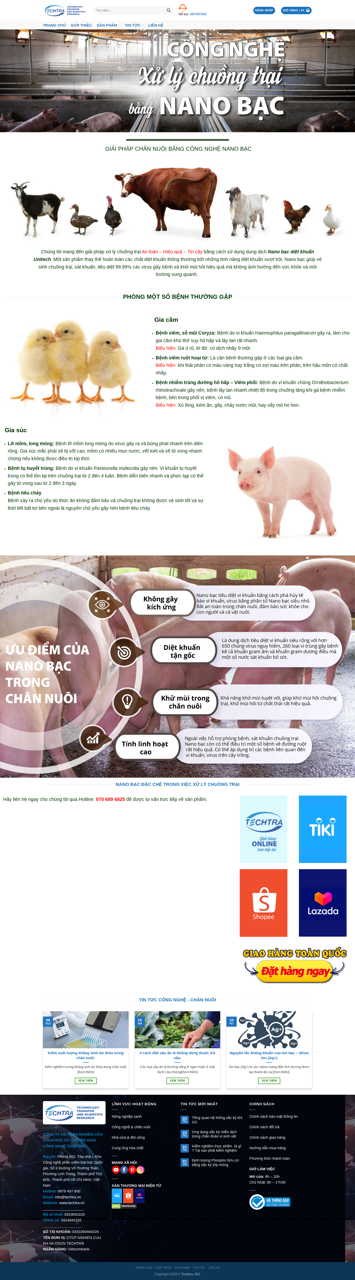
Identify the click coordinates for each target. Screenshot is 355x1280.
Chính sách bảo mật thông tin (273, 1116)
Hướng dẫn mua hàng (267, 1148)
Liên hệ (155, 25)
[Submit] (169, 10)
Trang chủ (54, 25)
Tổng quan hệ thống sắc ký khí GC (217, 1120)
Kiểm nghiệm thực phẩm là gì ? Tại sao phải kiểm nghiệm (216, 1148)
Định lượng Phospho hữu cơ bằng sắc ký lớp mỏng (215, 1162)
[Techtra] (65, 10)
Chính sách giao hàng (267, 1137)
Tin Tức (132, 25)
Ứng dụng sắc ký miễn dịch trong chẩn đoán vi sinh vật (214, 1134)
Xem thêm (85, 1080)
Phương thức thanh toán (269, 1158)
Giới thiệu (81, 25)
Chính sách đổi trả (264, 1127)
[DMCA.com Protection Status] (124, 1206)
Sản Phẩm (107, 25)
